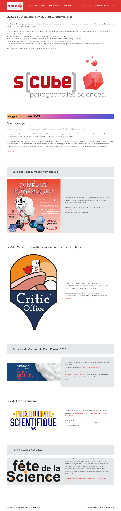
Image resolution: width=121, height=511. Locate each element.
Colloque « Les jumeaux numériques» (35, 171)
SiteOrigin (37, 507)
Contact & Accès (102, 6)
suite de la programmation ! (91, 367)
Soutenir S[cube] (109, 507)
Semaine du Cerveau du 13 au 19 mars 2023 (39, 349)
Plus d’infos (10, 151)
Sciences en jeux (17, 123)
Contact (101, 507)
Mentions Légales (92, 507)
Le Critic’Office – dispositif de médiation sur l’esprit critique (44, 247)
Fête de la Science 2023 (27, 449)
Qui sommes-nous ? (37, 6)
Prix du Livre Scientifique (22, 401)
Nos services (54, 6)
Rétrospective (85, 6)
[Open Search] (113, 6)
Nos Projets (69, 6)
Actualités (19, 19)
